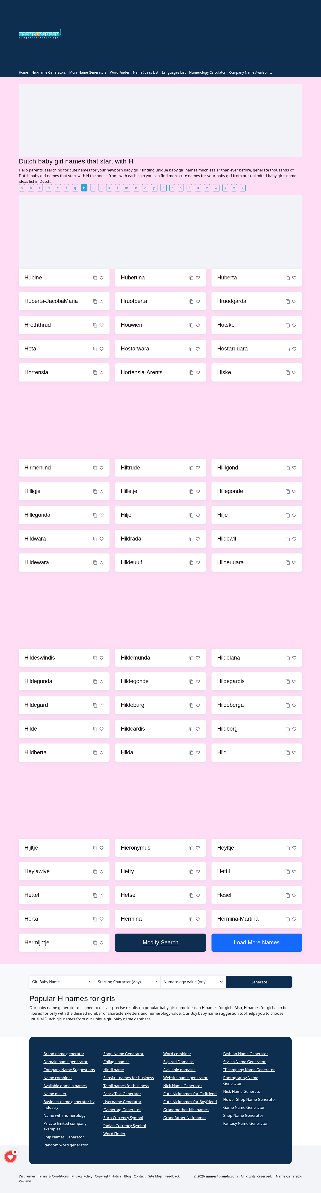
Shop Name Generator (123, 1053)
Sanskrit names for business (128, 1077)
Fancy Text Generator (122, 1093)
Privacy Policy (81, 1176)
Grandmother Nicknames (186, 1109)
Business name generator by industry (68, 1104)
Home (23, 72)
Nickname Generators (48, 72)
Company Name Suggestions (69, 1069)
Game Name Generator (244, 1107)
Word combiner (177, 1053)
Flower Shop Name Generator (249, 1099)
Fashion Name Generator (245, 1053)
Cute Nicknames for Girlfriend (190, 1093)
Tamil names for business (126, 1085)
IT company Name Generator (249, 1069)
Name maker (55, 1093)
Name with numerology (64, 1115)
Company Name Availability (250, 72)
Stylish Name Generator (244, 1061)
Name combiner (57, 1077)
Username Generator (122, 1101)
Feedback (172, 1176)
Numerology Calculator (207, 72)
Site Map (155, 1176)
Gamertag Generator (122, 1109)
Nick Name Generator (182, 1085)
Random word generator (65, 1145)
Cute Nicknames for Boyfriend (190, 1101)
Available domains (179, 1069)
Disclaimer (27, 1176)
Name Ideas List (145, 72)
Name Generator (289, 1176)
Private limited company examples (64, 1126)
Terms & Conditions (53, 1176)
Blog (127, 1176)
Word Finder (119, 72)
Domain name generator (65, 1061)
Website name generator (185, 1077)
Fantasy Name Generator (245, 1123)
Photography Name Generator (240, 1080)
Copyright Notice (108, 1176)
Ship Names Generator (63, 1137)
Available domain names (65, 1085)
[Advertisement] (184, 35)
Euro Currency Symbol (123, 1117)
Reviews (25, 1181)
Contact (140, 1176)
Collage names (116, 1061)
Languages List (174, 72)
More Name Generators (87, 72)
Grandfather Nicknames (184, 1117)
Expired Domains (178, 1061)
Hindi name (113, 1069)
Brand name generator (63, 1053)
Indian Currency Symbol (124, 1125)
